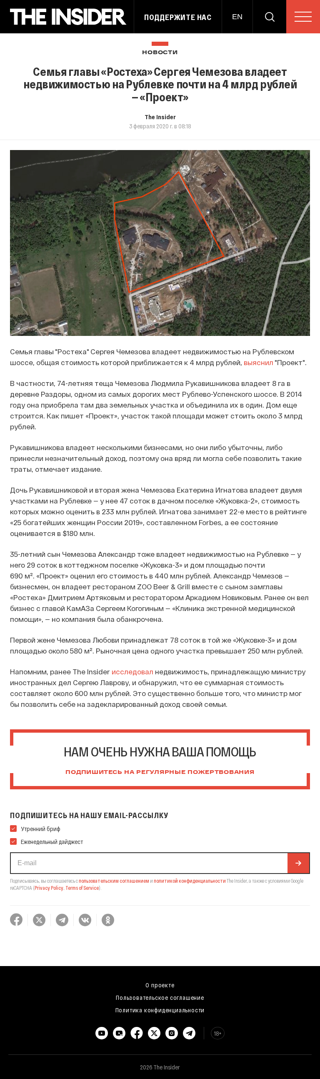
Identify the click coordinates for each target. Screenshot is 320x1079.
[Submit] (298, 863)
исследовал (132, 671)
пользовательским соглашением (114, 881)
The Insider (160, 116)
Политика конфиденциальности (160, 1010)
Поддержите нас (178, 17)
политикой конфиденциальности (190, 881)
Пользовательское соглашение (160, 997)
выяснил (258, 362)
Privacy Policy (49, 888)
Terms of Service (82, 888)
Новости (160, 52)
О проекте (159, 985)
